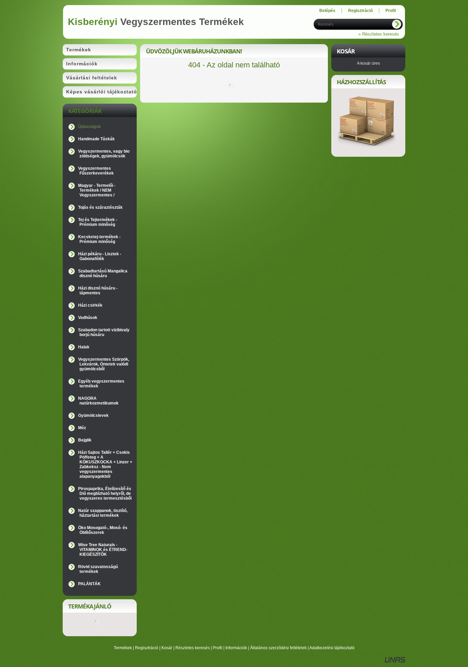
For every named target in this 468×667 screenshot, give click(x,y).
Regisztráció (146, 647)
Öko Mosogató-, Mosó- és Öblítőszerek (102, 530)
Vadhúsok (87, 317)
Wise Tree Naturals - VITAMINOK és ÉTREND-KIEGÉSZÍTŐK (102, 549)
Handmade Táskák (96, 139)
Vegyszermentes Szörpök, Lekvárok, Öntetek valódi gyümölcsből (103, 364)
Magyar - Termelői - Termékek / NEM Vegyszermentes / (96, 190)
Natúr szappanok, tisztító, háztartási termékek (102, 513)
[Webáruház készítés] (395, 661)
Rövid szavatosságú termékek (98, 569)
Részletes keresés (192, 647)
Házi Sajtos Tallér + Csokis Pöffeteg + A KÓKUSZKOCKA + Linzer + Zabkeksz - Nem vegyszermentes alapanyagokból (105, 464)
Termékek (123, 647)
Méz (82, 427)
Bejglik (84, 440)
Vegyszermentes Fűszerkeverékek (96, 171)
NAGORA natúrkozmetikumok (98, 401)
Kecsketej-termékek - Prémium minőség (99, 239)
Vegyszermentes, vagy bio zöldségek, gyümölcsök (104, 153)
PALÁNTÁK (89, 583)
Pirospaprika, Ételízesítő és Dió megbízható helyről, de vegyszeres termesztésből (105, 493)
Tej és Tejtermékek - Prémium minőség (97, 222)
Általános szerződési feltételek (278, 647)
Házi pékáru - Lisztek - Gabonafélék (99, 256)
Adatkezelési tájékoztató (332, 647)
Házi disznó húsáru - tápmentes (98, 290)
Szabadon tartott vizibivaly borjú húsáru (104, 332)
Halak (83, 347)
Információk (236, 647)
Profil (217, 647)
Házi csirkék (90, 305)
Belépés (327, 10)
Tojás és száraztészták (100, 207)
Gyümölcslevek (93, 415)
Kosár (166, 647)
